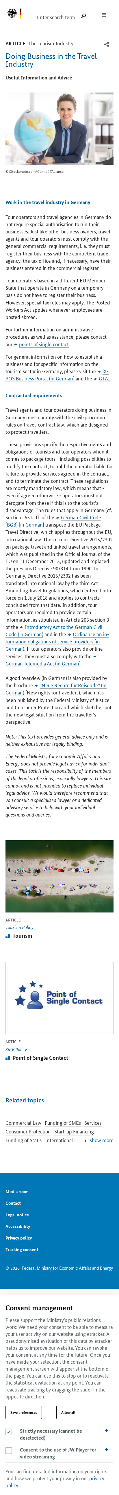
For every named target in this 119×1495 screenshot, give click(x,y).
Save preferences (23, 1412)
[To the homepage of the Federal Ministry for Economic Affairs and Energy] (17, 15)
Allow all (68, 1412)
